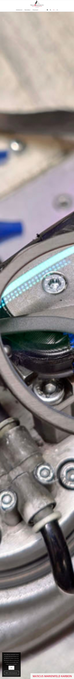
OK (11, 668)
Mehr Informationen (11, 673)
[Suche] (50, 10)
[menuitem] (19, 10)
